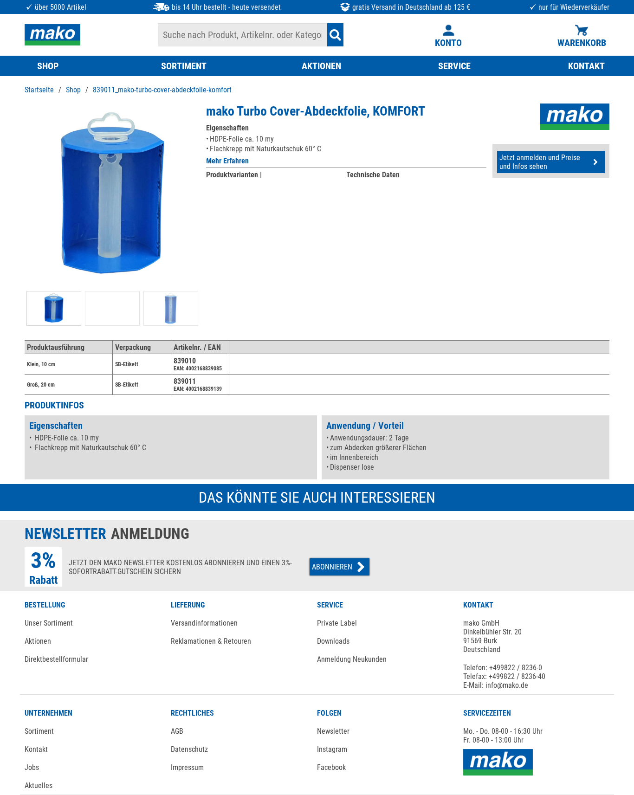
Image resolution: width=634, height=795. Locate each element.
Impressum (187, 767)
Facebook (331, 767)
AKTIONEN (321, 65)
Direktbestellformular (56, 659)
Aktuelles (38, 785)
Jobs (32, 767)
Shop (73, 89)
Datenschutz (189, 749)
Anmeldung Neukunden (352, 659)
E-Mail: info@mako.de (495, 685)
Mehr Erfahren (227, 160)
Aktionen (38, 641)
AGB (177, 731)
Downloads (333, 641)
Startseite (39, 89)
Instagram (332, 749)
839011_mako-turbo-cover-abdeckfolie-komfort (162, 89)
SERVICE (454, 65)
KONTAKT (586, 65)
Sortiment (39, 731)
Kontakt (36, 749)
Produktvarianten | (234, 174)
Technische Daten (373, 174)
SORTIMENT (184, 65)
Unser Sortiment (49, 623)
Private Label (337, 623)
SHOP (47, 65)
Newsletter (333, 731)
